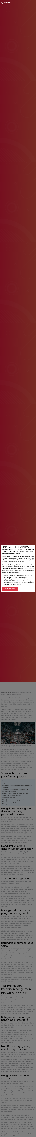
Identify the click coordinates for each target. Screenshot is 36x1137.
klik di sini (19, 581)
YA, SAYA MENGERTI (10, 588)
